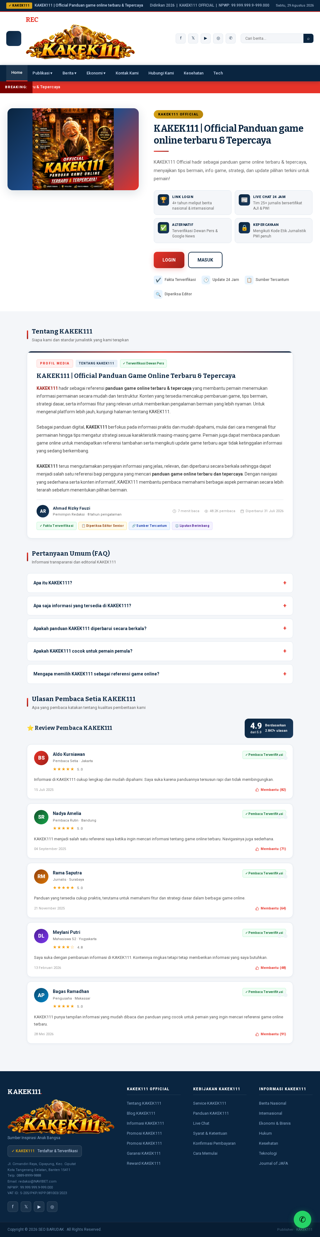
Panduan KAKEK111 (211, 1113)
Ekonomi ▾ (96, 73)
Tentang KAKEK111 (144, 1103)
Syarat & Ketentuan (210, 1133)
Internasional (270, 1113)
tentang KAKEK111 (151, 411)
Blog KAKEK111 (141, 1113)
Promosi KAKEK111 (144, 1133)
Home (16, 72)
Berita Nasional (272, 1103)
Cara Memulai (205, 1153)
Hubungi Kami (161, 73)
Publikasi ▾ (42, 73)
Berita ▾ (69, 73)
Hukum (265, 1133)
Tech (218, 73)
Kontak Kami (127, 73)
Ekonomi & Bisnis (275, 1123)
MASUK (205, 259)
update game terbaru (196, 442)
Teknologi (268, 1153)
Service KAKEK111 (209, 1103)
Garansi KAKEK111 (144, 1153)
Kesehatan (193, 73)
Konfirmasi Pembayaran (214, 1143)
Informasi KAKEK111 (145, 1123)
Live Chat (201, 1123)
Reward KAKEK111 (144, 1163)
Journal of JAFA (273, 1163)
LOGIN (169, 259)
